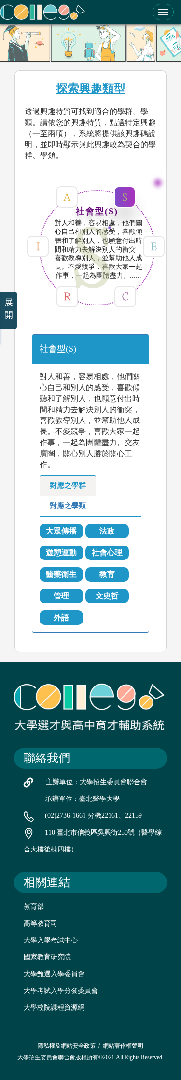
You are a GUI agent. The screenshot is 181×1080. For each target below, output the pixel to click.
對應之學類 (68, 505)
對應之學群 (68, 485)
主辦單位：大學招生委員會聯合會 (96, 782)
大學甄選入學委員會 (54, 974)
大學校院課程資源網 (54, 1007)
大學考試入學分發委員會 (61, 990)
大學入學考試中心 (51, 940)
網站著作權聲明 (123, 1045)
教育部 (34, 906)
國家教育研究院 (47, 957)
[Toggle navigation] (163, 12)
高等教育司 (40, 923)
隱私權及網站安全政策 (67, 1045)
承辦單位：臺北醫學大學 (82, 798)
